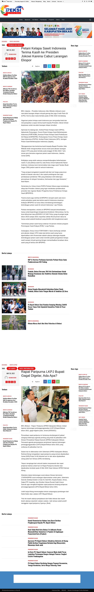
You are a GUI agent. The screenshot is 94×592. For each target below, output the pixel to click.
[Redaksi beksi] (7, 54)
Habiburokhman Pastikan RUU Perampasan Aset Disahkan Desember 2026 (10, 76)
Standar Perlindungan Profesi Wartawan (78, 590)
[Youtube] (91, 1)
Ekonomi (31, 269)
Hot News (82, 93)
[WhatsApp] (58, 66)
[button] (90, 20)
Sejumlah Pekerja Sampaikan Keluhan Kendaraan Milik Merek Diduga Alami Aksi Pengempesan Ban (84, 98)
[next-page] (75, 106)
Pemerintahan (7, 115)
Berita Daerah (7, 86)
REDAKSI (64, 590)
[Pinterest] (53, 66)
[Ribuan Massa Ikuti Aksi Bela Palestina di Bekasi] (14, 322)
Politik (5, 101)
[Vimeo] (89, 1)
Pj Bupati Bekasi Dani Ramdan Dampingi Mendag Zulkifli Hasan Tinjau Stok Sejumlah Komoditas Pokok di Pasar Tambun (47, 306)
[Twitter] (87, 1)
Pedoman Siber (56, 590)
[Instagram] (85, 1)
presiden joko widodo (15, 45)
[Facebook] (82, 1)
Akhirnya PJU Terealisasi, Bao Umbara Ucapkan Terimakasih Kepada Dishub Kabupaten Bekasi (10, 91)
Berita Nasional (15, 41)
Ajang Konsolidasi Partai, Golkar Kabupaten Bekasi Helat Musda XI (10, 105)
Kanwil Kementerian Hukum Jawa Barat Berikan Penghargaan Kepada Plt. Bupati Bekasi (10, 120)
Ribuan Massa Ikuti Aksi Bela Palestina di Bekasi (45, 323)
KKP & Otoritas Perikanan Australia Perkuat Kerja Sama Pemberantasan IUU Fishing (47, 261)
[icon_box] (61, 2)
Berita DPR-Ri (7, 72)
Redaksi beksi (12, 54)
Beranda (4, 41)
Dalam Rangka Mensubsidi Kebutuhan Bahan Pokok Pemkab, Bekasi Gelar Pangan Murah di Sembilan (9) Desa (48, 290)
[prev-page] (72, 106)
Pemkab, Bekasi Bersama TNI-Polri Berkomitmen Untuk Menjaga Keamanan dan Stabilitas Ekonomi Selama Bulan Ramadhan (47, 273)
